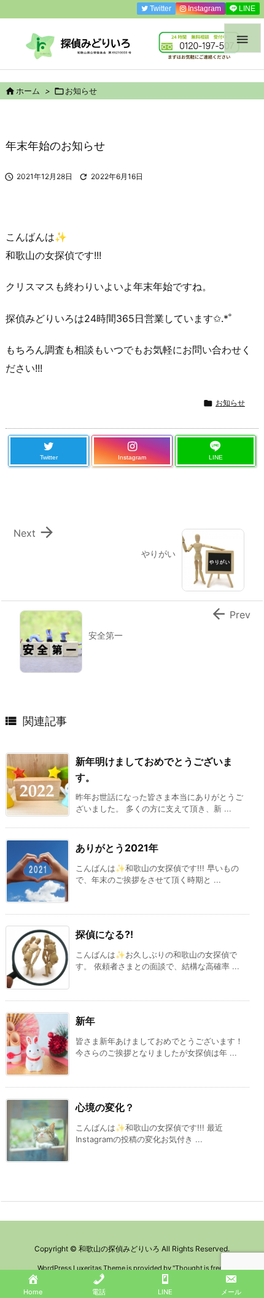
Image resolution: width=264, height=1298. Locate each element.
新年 (85, 1021)
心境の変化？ (105, 1107)
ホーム (28, 91)
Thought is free (199, 1268)
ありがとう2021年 (117, 848)
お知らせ (81, 91)
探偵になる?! (104, 934)
